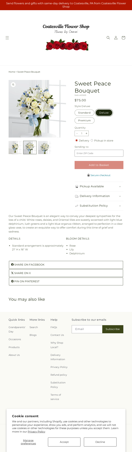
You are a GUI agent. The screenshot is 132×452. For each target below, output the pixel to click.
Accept (64, 442)
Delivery (84, 140)
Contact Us (57, 335)
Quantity (80, 127)
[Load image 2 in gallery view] (29, 147)
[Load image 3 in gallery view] (44, 147)
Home (12, 71)
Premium (84, 120)
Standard (84, 112)
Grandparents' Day (17, 329)
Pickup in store (103, 140)
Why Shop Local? (57, 345)
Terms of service (56, 397)
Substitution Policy (58, 384)
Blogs (33, 335)
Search (34, 327)
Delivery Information (58, 357)
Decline (100, 442)
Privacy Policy (36, 431)
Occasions (15, 339)
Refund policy (59, 374)
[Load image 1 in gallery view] (15, 147)
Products (14, 347)
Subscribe (113, 329)
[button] (7, 38)
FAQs (54, 327)
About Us (14, 355)
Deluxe (104, 112)
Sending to (87, 147)
